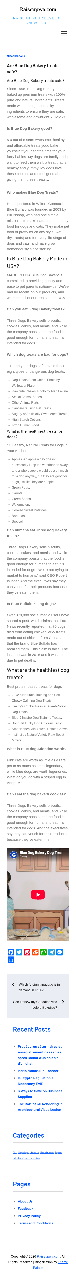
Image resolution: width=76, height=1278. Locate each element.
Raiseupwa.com (38, 9)
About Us (25, 1201)
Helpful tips (23, 1152)
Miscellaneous (16, 56)
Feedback (25, 1208)
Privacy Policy (29, 1215)
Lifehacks (34, 1152)
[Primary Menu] (63, 33)
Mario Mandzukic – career (38, 1070)
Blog (15, 1152)
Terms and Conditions (35, 1223)
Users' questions (32, 1158)
